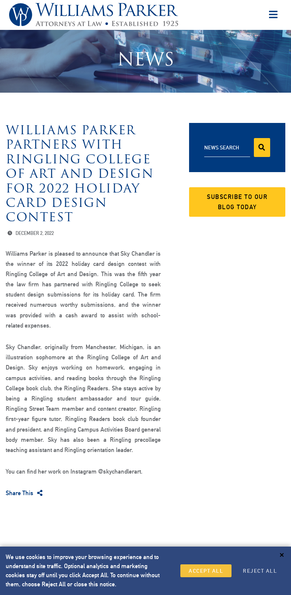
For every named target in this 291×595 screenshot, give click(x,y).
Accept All (206, 571)
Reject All (260, 571)
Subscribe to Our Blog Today (237, 202)
